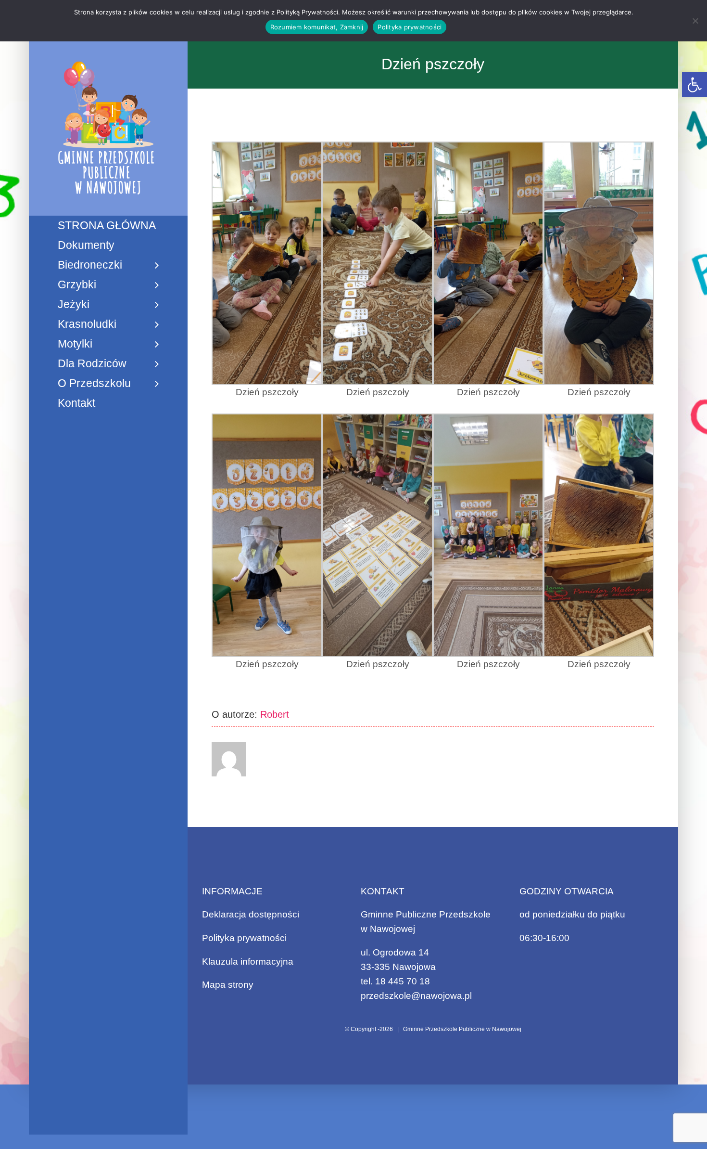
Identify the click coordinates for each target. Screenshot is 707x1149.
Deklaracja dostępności (250, 914)
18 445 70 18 (402, 981)
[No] (695, 21)
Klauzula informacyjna (247, 961)
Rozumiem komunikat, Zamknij (317, 27)
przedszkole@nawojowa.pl (416, 996)
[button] (694, 84)
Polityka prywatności (244, 938)
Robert (274, 714)
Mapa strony (227, 985)
